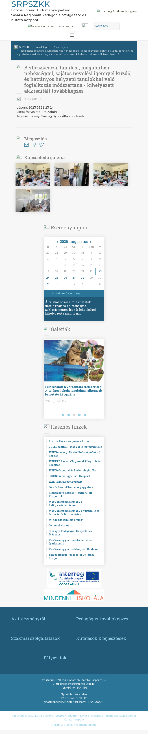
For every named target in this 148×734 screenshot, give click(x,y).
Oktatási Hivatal (60, 525)
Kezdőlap (41, 47)
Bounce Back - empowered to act (70, 441)
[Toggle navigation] (72, 35)
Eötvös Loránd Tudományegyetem (71, 487)
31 (48, 284)
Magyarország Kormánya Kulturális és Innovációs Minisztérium (74, 512)
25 (56, 277)
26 (65, 277)
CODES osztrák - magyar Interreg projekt (75, 447)
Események (61, 47)
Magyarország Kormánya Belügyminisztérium (65, 503)
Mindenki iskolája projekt (66, 520)
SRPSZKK (25, 46)
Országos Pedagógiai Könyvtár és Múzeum (70, 532)
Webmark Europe (85, 724)
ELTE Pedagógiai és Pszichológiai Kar (73, 470)
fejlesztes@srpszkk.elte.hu (78, 683)
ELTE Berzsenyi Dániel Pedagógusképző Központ (74, 454)
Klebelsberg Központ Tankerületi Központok (70, 494)
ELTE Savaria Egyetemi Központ (69, 476)
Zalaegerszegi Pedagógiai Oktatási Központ (71, 556)
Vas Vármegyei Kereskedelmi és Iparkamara (70, 541)
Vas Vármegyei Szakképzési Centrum (74, 549)
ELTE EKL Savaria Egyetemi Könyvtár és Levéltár (75, 463)
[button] (47, 415)
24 (48, 277)
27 (74, 277)
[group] (75, 379)
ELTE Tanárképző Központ (65, 481)
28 (82, 277)
